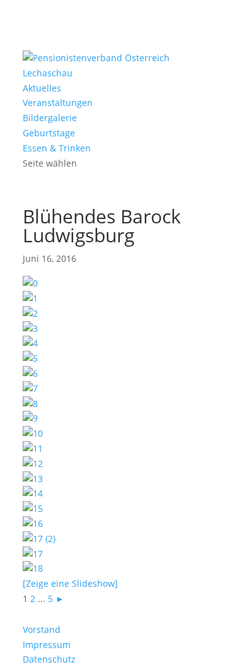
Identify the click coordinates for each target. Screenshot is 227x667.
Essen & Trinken (57, 148)
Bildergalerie (50, 118)
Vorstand (42, 629)
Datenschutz (49, 659)
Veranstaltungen (58, 103)
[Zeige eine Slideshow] (70, 583)
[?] (30, 298)
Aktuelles (42, 88)
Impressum (47, 645)
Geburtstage (49, 133)
